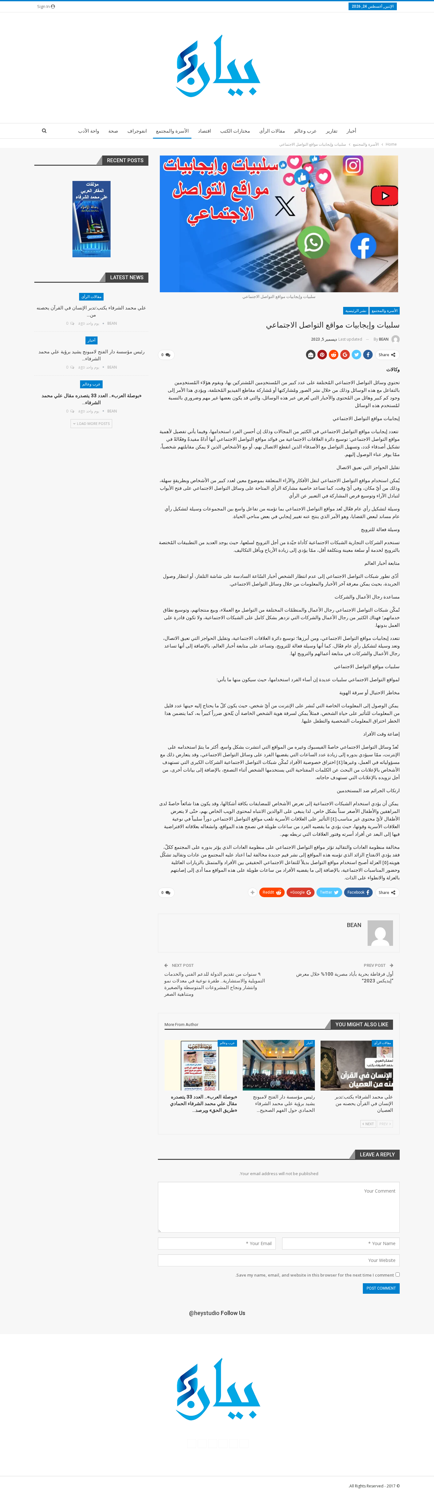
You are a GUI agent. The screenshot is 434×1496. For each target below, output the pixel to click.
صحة (113, 131)
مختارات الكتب (235, 131)
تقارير (331, 131)
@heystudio (204, 1313)
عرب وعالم (305, 131)
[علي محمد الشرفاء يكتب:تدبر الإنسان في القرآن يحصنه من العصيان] (357, 1065)
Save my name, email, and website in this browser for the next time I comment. (314, 1275)
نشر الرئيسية (355, 310)
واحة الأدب (88, 131)
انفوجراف (137, 131)
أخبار (351, 131)
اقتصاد (204, 131)
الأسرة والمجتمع (172, 131)
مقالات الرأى (272, 131)
